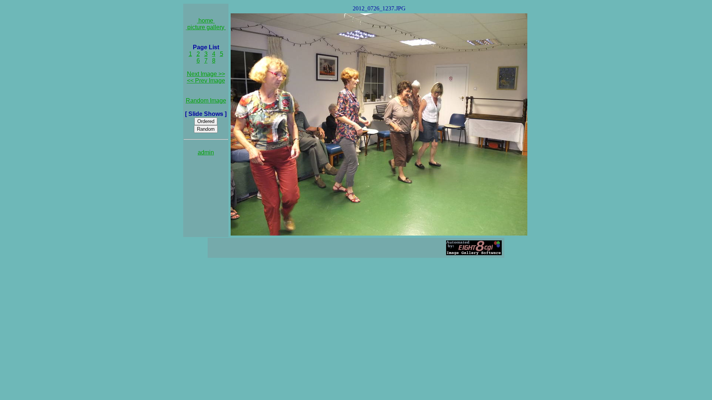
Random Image (206, 100)
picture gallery (206, 27)
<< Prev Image (206, 80)
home (206, 20)
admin (206, 152)
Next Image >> (206, 74)
